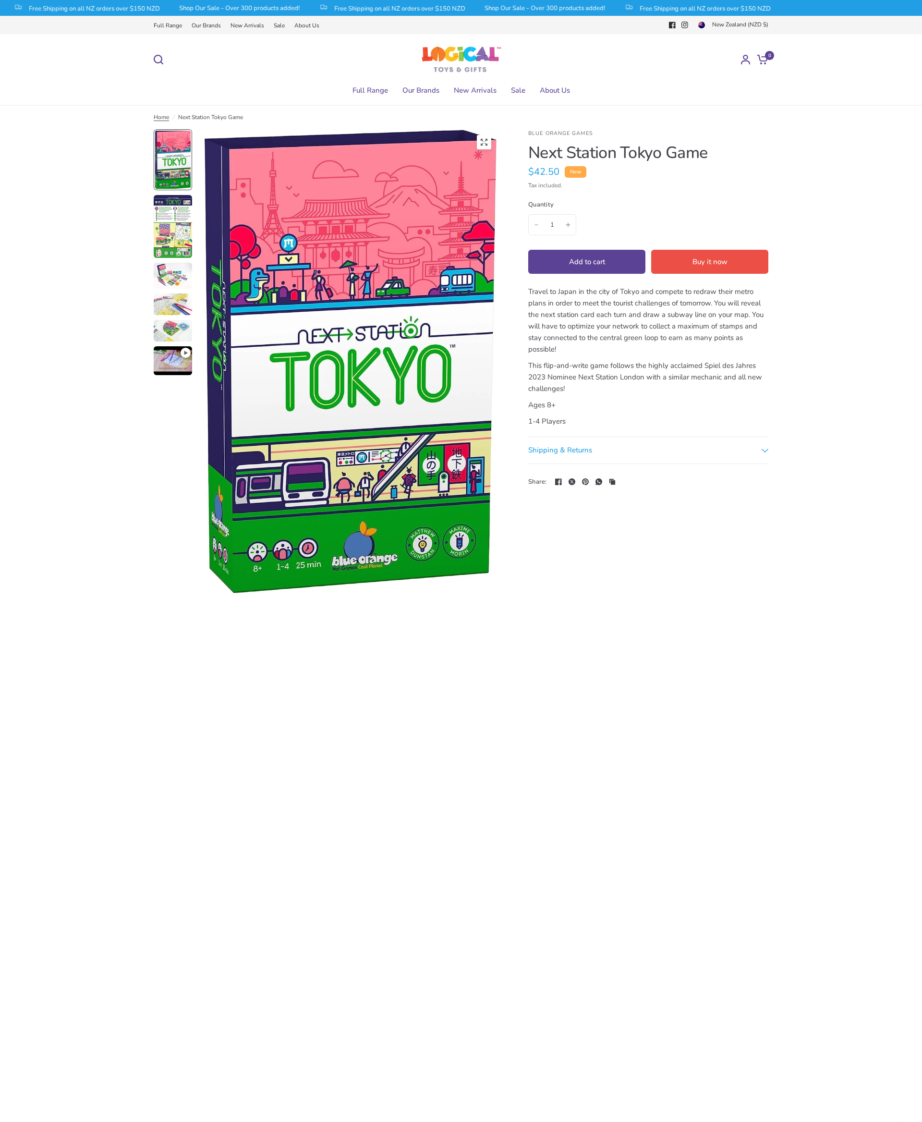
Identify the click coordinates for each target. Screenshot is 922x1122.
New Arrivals (247, 25)
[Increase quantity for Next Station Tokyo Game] (568, 225)
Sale (279, 25)
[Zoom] (484, 142)
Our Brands (206, 25)
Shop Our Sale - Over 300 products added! (222, 8)
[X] (572, 482)
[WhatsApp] (599, 482)
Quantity (541, 204)
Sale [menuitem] (518, 90)
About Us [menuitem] (555, 90)
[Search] (161, 59)
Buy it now (710, 262)
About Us (306, 25)
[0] (760, 59)
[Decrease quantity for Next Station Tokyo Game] (536, 225)
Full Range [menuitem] (370, 90)
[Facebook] (672, 25)
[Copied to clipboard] (612, 482)
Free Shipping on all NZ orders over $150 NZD (382, 8)
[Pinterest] (585, 482)
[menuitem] (170, 25)
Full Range (168, 25)
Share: (537, 482)
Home (161, 117)
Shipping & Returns (560, 450)
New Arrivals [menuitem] (475, 90)
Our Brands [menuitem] (420, 90)
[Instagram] (685, 25)
